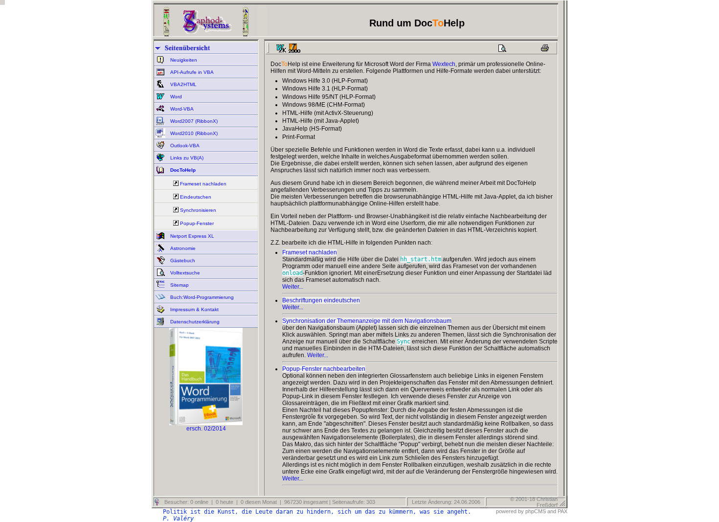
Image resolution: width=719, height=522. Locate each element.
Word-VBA (181, 109)
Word (175, 96)
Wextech (443, 64)
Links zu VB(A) (186, 157)
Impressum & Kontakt (194, 309)
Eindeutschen (195, 197)
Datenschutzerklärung (194, 321)
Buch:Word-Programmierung (201, 297)
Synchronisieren (198, 210)
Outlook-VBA (184, 145)
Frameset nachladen (203, 183)
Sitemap (179, 285)
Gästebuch (182, 260)
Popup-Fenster (197, 223)
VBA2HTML (183, 84)
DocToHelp (182, 170)
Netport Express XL (191, 236)
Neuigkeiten (183, 60)
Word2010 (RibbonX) (193, 133)
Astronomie (182, 248)
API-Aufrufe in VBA (191, 72)
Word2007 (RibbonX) (193, 121)
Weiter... (292, 286)
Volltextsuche (184, 272)
